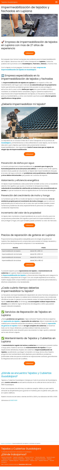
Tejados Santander (6, 457)
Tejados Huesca (24, 460)
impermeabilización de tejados (14, 275)
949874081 (13, 400)
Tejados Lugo (29, 459)
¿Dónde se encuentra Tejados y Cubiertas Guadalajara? (26, 374)
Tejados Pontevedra (40, 459)
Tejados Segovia (13, 460)
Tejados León (33, 460)
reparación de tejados (11, 321)
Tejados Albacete (40, 457)
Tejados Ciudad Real (18, 459)
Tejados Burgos (50, 457)
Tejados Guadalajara (9, 2)
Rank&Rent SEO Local (25, 464)
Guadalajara (6, 143)
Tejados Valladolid (18, 457)
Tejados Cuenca (6, 459)
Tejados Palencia (43, 460)
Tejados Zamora (29, 457)
